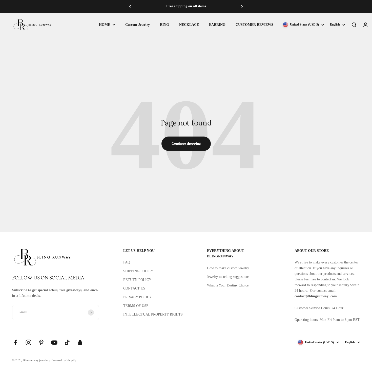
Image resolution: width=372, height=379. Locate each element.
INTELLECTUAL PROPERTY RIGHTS (153, 314)
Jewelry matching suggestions (228, 277)
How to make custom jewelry (228, 268)
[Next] (242, 6)
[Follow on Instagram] (28, 342)
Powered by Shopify (63, 360)
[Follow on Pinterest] (41, 342)
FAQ (126, 262)
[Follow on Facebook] (15, 342)
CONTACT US (134, 288)
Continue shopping (186, 143)
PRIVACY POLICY (137, 297)
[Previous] (130, 6)
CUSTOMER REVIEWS (254, 25)
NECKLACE (189, 25)
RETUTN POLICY (137, 280)
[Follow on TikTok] (67, 342)
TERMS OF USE (136, 306)
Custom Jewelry (137, 25)
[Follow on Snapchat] (80, 342)
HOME (104, 25)
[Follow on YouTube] (54, 342)
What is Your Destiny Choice (228, 285)
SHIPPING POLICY (138, 271)
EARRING (217, 25)
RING (164, 25)
